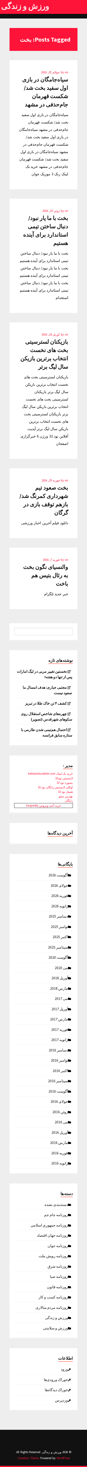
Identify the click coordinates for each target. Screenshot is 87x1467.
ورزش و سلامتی (55, 1328)
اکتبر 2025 (60, 936)
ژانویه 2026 (59, 906)
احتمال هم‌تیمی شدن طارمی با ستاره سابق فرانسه (46, 732)
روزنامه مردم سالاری (51, 1307)
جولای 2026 (59, 885)
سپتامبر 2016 (58, 1081)
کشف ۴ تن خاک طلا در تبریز (46, 703)
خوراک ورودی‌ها (56, 1379)
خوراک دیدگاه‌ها (56, 1389)
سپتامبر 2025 (58, 947)
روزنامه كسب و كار (53, 1297)
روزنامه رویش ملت (53, 1256)
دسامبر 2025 (58, 916)
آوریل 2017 (60, 1009)
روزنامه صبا (59, 1276)
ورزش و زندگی (25, 6)
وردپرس (61, 1400)
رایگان (69, 801)
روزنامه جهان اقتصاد (52, 1235)
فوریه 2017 (59, 1029)
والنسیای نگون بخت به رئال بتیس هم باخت (45, 575)
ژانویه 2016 (59, 1163)
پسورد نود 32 (65, 783)
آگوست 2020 (58, 957)
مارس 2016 (59, 1142)
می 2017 (61, 998)
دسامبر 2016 (58, 1050)
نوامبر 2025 (59, 926)
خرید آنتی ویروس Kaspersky (43, 805)
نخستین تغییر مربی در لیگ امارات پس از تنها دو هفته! (44, 674)
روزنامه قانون (57, 1287)
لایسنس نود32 (64, 778)
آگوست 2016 (58, 1091)
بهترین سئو (66, 796)
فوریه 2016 (59, 1153)
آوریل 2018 (60, 978)
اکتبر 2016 (60, 1070)
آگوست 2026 (58, 875)
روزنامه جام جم (56, 1214)
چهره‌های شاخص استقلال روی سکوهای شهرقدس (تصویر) (46, 716)
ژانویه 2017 (59, 1039)
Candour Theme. (28, 1458)
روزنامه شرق (58, 1266)
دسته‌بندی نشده (56, 1204)
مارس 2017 (59, 1019)
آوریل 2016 (60, 1132)
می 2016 (61, 1122)
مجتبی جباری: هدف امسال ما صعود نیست (47, 690)
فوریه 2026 (59, 895)
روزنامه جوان (58, 1245)
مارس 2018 (59, 988)
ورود (64, 1369)
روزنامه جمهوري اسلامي (49, 1225)
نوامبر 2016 (59, 1060)
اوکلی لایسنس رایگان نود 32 (55, 787)
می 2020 (61, 967)
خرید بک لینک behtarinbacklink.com (50, 774)
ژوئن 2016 (60, 1111)
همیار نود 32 (65, 792)
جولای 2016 (59, 1101)
